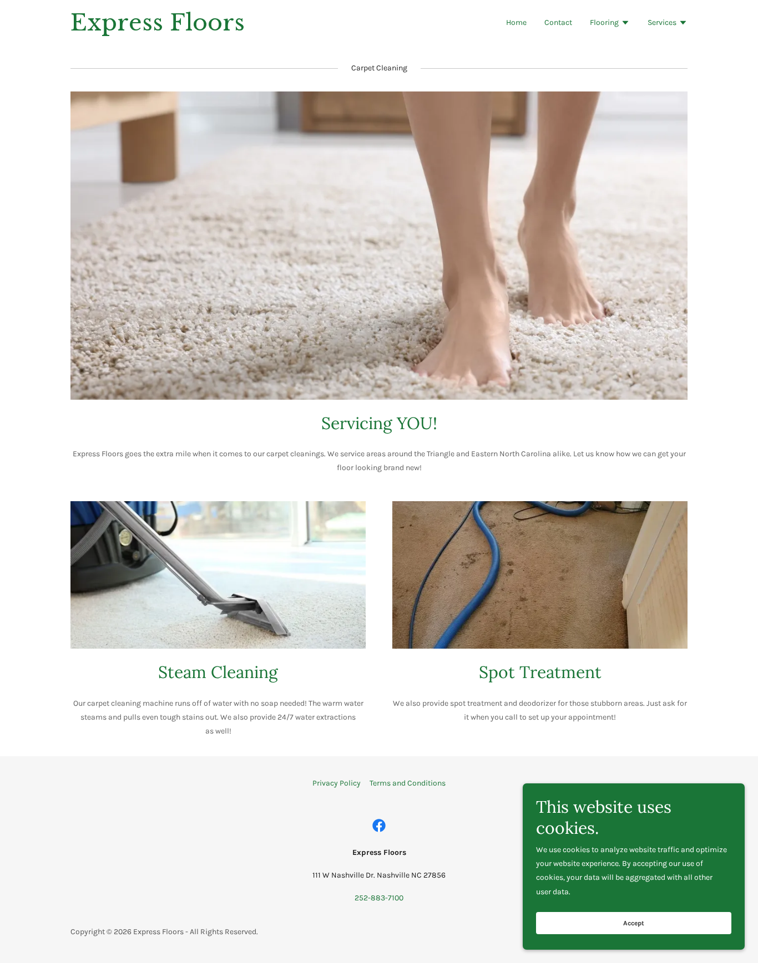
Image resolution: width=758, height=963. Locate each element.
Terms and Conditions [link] (408, 783)
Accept (633, 923)
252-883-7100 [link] (379, 898)
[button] (610, 24)
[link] (178, 28)
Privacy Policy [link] (336, 783)
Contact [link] (558, 22)
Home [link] (516, 22)
